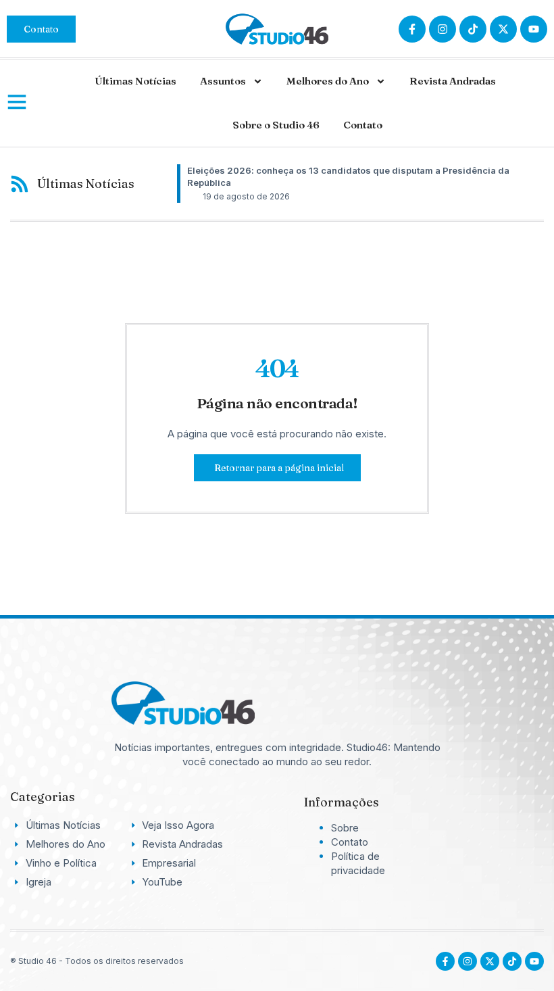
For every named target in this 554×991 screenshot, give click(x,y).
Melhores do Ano (327, 80)
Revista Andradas (452, 80)
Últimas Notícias (135, 80)
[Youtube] (534, 961)
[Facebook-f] (412, 29)
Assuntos (223, 80)
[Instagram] (442, 29)
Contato (362, 124)
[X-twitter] (503, 29)
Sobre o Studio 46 (276, 124)
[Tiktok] (472, 29)
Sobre (345, 827)
